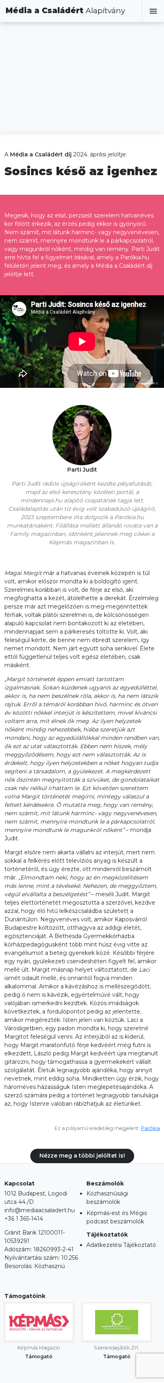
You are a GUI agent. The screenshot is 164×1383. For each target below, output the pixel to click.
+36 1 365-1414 (23, 1218)
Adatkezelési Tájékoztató (121, 1245)
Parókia (150, 1128)
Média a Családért (65, 10)
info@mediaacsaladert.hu (39, 1210)
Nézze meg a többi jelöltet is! (82, 1155)
